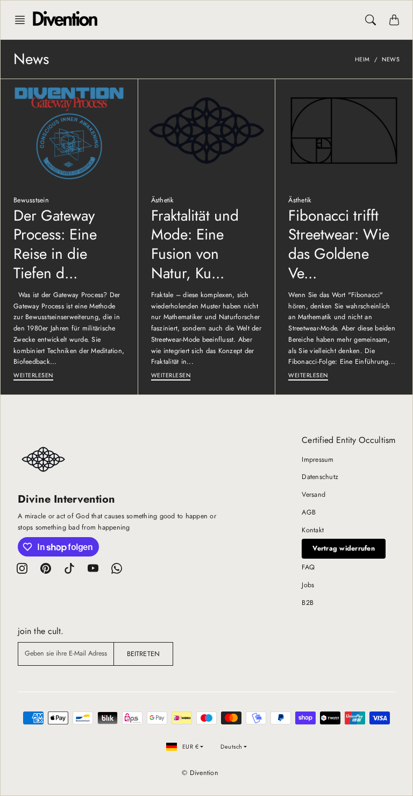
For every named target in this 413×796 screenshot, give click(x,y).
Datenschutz (320, 477)
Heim (362, 59)
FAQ (308, 567)
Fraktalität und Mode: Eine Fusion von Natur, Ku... (195, 244)
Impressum (317, 459)
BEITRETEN (143, 654)
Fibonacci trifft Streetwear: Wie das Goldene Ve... (338, 244)
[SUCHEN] (370, 20)
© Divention (200, 773)
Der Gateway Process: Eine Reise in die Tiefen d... (55, 244)
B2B (308, 603)
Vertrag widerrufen (343, 548)
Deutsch (231, 746)
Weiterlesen (33, 375)
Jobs (308, 585)
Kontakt (313, 530)
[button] (23, 20)
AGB (309, 512)
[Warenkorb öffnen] (394, 20)
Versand (313, 494)
